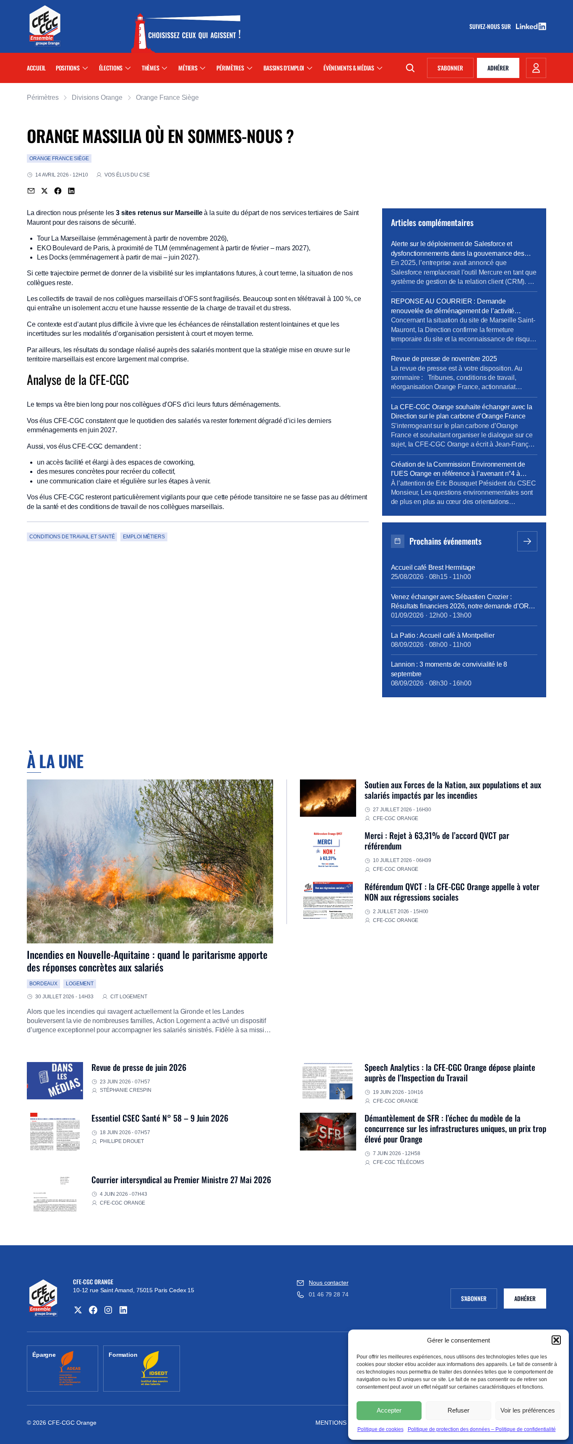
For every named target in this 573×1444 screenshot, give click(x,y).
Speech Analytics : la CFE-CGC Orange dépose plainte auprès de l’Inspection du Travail (450, 1072)
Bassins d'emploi (284, 67)
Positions (67, 67)
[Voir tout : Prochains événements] (527, 541)
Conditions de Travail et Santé (72, 537)
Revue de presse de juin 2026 (138, 1067)
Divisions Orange (97, 97)
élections (110, 67)
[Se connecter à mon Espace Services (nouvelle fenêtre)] (536, 68)
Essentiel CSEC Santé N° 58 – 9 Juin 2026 (159, 1118)
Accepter (389, 1410)
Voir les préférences (527, 1410)
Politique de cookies (380, 1429)
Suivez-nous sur (492, 26)
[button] (556, 1340)
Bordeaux (43, 984)
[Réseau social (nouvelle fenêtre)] (78, 1310)
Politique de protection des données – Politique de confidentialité (482, 1429)
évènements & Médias (348, 67)
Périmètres (230, 67)
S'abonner (456, 69)
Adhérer (498, 67)
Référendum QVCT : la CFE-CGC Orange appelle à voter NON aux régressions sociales (452, 891)
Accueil (36, 67)
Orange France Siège (167, 97)
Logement (80, 984)
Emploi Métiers (143, 537)
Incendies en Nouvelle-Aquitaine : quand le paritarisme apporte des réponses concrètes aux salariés (147, 960)
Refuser (458, 1410)
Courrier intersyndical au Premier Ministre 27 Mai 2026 (181, 1179)
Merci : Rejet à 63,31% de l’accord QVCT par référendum (437, 840)
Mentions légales (345, 1422)
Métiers (187, 67)
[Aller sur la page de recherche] (410, 68)
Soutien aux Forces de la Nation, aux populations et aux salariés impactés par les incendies (453, 789)
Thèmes (150, 67)
